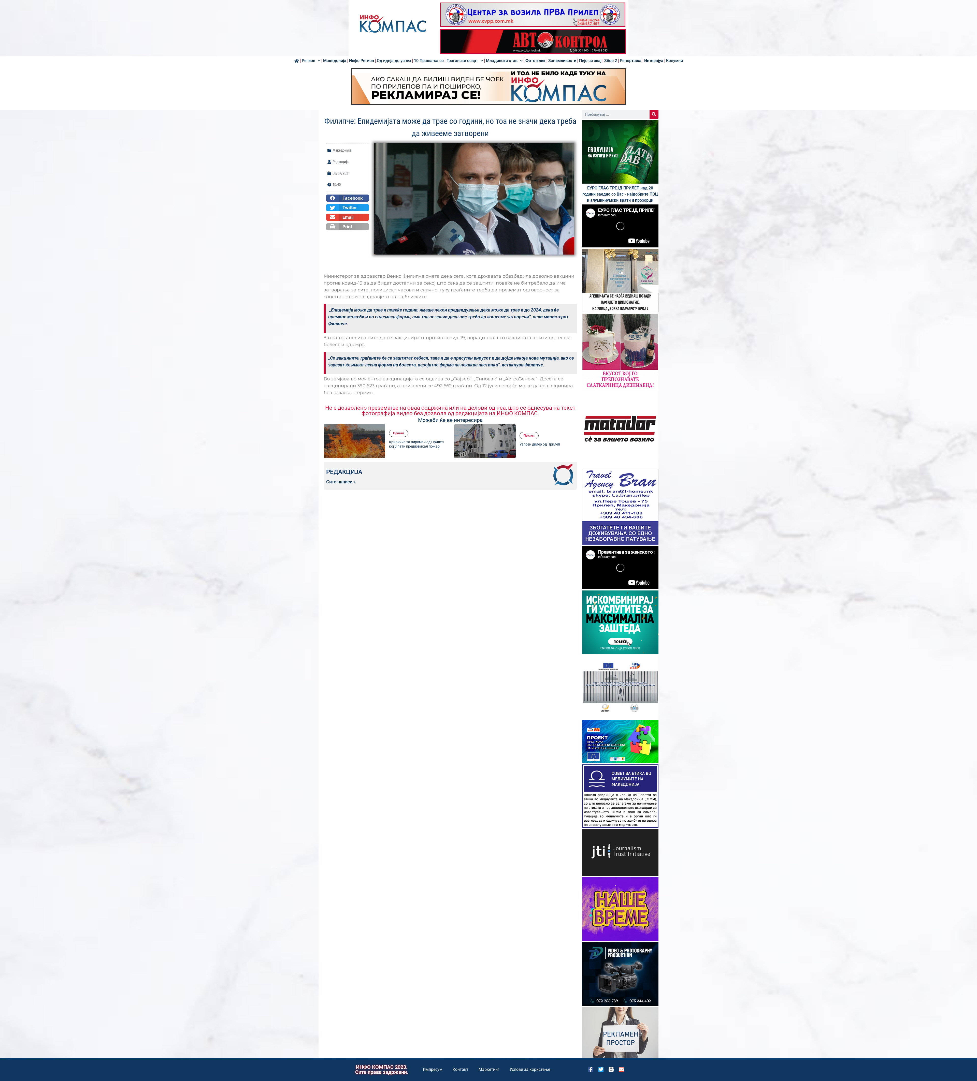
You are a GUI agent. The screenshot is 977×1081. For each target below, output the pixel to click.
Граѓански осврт (462, 61)
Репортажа (630, 61)
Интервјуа (653, 61)
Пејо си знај (590, 61)
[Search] (654, 114)
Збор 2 (610, 61)
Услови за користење (530, 1069)
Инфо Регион (361, 61)
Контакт (460, 1069)
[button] (347, 198)
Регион (308, 61)
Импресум (432, 1069)
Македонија (334, 61)
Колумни (674, 61)
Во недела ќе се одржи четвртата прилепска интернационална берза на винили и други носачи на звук (416, 444)
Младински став (502, 61)
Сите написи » (341, 482)
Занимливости (562, 61)
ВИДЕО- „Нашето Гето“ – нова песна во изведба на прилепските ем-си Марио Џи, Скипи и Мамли (547, 444)
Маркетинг (489, 1069)
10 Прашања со (429, 61)
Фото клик (535, 61)
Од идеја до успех (394, 61)
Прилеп (398, 429)
